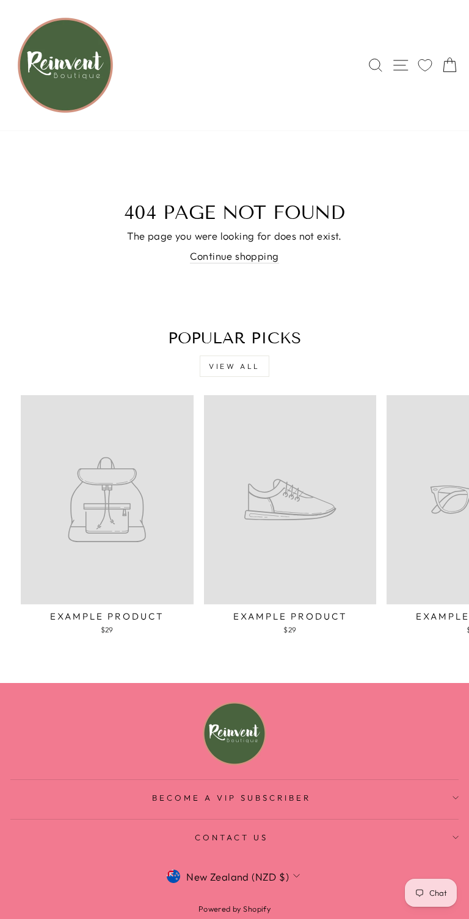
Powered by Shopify (234, 909)
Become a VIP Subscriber (231, 798)
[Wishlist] (425, 65)
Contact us (231, 837)
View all (234, 366)
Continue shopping (234, 255)
